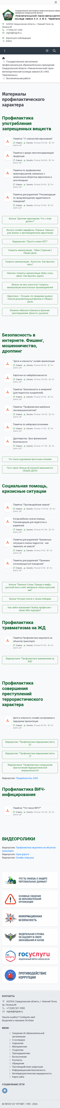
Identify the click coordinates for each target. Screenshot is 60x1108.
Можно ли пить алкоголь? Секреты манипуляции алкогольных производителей (30, 286)
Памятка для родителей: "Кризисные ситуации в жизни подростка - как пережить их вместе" (32, 543)
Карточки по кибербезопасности (30, 375)
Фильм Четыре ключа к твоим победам (30, 599)
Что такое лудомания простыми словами (30, 459)
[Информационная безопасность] (30, 918)
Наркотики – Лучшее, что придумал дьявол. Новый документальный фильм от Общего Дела (30, 299)
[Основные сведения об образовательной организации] (30, 899)
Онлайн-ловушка (25, 857)
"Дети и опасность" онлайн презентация (34, 361)
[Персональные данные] (30, 880)
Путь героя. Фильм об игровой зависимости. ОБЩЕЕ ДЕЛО (30, 469)
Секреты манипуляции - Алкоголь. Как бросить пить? (30, 263)
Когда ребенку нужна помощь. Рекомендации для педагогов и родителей (30, 522)
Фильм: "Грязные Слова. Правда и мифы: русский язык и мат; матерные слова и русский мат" (30, 587)
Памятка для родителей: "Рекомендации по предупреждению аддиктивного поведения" (34, 198)
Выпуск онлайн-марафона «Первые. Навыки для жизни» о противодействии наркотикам (30, 231)
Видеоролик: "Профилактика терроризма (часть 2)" (30, 743)
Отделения (17, 1043)
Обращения (18, 1063)
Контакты (17, 1060)
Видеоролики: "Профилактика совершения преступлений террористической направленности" (30, 768)
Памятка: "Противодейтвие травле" (31, 504)
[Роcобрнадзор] (30, 937)
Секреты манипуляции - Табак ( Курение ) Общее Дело (30, 251)
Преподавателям (21, 1053)
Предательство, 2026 (27, 778)
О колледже (18, 1040)
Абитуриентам (19, 1046)
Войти (9, 41)
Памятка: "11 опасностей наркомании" (32, 138)
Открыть (19, 143)
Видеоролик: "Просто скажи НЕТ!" (30, 241)
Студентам (17, 1050)
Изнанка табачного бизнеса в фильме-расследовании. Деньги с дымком (30, 311)
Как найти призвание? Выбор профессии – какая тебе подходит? (30, 609)
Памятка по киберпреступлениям (30, 424)
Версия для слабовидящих (18, 38)
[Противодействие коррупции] (30, 975)
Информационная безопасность (28, 1070)
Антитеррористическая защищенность (32, 1073)
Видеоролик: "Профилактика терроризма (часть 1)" (30, 755)
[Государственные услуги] (30, 956)
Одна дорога (22, 854)
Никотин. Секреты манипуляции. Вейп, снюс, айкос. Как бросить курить (30, 274)
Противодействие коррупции (27, 1066)
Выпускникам (19, 1056)
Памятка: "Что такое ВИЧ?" (27, 808)
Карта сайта (18, 1077)
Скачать (29, 143)
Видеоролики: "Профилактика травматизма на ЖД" (30, 660)
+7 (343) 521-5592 (14, 30)
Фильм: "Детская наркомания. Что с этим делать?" (30, 220)
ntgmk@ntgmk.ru (14, 33)
